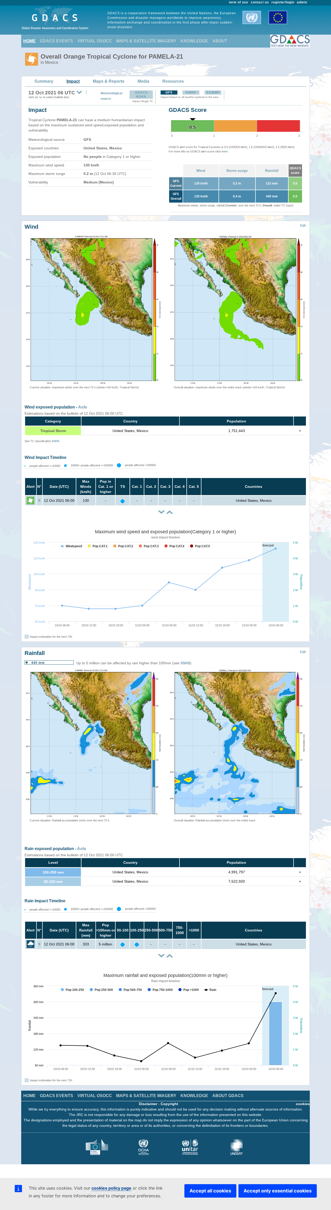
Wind (200, 170)
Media (143, 81)
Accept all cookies (210, 1190)
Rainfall (272, 170)
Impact (73, 81)
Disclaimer (148, 1104)
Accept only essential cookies (278, 1190)
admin (302, 2)
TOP (303, 226)
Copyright (169, 1104)
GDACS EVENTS (56, 41)
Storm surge (237, 170)
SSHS (55, 441)
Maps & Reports (108, 81)
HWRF (191, 92)
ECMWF (213, 92)
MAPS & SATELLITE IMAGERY (146, 41)
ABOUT (219, 41)
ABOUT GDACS (228, 1095)
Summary (43, 81)
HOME (29, 41)
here (225, 151)
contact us (260, 2)
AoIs (82, 407)
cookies (303, 1104)
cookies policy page (111, 1188)
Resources (173, 81)
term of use (239, 2)
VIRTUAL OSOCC (94, 41)
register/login (283, 2)
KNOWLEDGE (194, 41)
